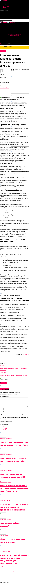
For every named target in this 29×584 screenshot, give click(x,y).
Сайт (1, 414)
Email (2, 412)
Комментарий (4, 396)
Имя (1, 409)
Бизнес (5, 4)
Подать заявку (4, 44)
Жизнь (5, 7)
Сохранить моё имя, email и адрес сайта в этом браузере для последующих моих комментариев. (14, 418)
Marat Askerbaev (4, 88)
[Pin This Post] (16, 359)
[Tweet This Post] (16, 358)
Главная (5, 3)
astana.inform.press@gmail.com (14, 571)
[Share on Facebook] (16, 357)
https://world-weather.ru (14, 35)
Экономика (6, 6)
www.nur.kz (26, 354)
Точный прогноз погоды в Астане (14, 34)
